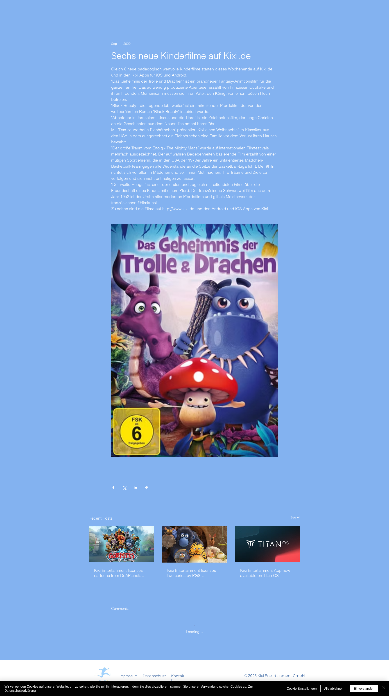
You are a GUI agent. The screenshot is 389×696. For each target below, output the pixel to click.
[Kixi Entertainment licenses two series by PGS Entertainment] (194, 544)
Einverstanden (364, 688)
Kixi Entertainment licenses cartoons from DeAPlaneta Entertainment (118, 573)
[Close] (383, 688)
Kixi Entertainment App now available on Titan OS (265, 573)
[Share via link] (146, 487)
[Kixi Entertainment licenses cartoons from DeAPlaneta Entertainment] (121, 544)
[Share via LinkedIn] (135, 487)
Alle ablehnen (334, 688)
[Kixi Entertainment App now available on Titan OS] (267, 544)
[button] (128, 675)
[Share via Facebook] (113, 487)
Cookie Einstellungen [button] (302, 688)
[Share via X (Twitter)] (124, 487)
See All (295, 517)
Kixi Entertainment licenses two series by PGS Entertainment (191, 573)
